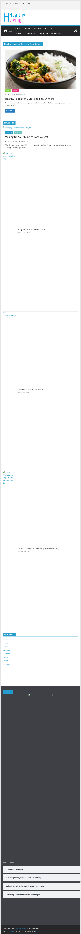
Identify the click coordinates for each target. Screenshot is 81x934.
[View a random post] (75, 30)
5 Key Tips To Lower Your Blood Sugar (31, 230)
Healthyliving (21, 94)
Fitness (27, 28)
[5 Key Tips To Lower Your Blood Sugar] (10, 231)
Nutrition (37, 28)
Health (18, 28)
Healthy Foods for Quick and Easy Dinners (29, 98)
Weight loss (49, 28)
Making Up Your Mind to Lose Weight (26, 137)
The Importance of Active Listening (30, 389)
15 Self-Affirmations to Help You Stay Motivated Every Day (38, 549)
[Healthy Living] (5, 30)
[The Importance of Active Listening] (10, 391)
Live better (19, 33)
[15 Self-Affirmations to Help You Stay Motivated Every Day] (10, 550)
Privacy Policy (57, 33)
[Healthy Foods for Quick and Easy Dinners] (40, 69)
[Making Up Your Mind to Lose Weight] (40, 127)
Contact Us (43, 33)
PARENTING (31, 33)
